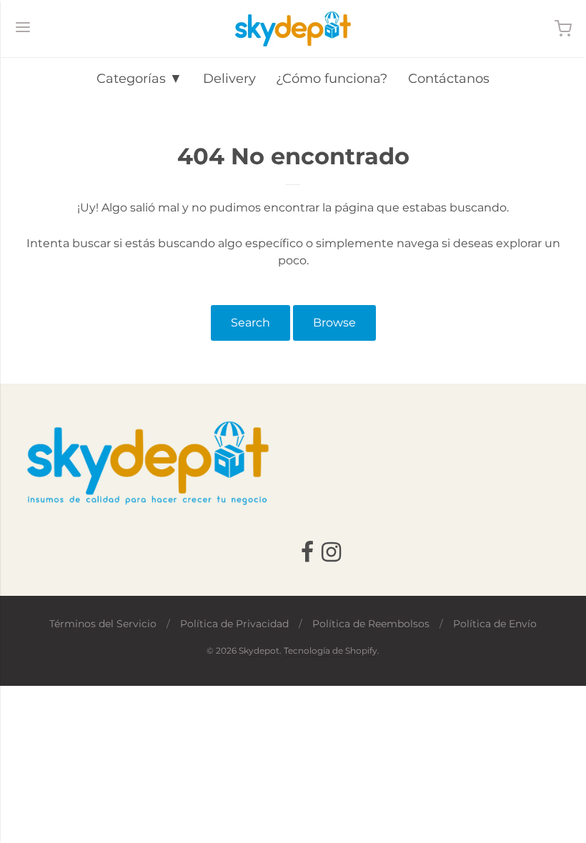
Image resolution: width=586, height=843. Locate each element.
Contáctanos (449, 78)
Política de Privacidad (234, 623)
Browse (334, 322)
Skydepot (259, 650)
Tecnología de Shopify (330, 650)
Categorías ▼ (139, 78)
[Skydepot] (293, 28)
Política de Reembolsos (370, 623)
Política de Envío (495, 623)
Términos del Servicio (103, 623)
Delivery (229, 78)
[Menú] (22, 29)
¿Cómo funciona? (331, 78)
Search (250, 322)
